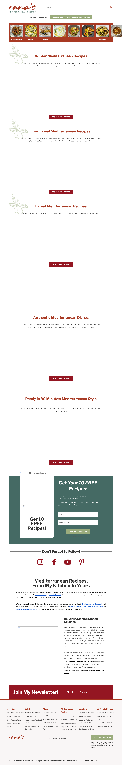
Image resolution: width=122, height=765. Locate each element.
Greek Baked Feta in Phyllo (15, 713)
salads (74, 39)
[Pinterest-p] (81, 562)
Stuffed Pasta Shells (49, 723)
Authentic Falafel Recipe (69, 719)
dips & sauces (59, 39)
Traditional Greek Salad (32, 713)
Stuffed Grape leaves (14, 716)
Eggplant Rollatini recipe (87, 713)
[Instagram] (40, 562)
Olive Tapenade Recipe (14, 720)
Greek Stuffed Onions (50, 719)
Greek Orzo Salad (30, 716)
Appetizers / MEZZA (16, 39)
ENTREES (88, 39)
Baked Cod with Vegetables (105, 713)
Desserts (45, 39)
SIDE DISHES (102, 39)
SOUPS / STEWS (117, 39)
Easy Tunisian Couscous (68, 723)
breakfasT (31, 39)
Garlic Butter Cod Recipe (105, 723)
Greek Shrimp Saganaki (104, 726)
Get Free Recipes (102, 738)
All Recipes (53, 738)
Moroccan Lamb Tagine (68, 716)
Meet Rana (62, 738)
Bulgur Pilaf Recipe (85, 716)
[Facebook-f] (54, 562)
